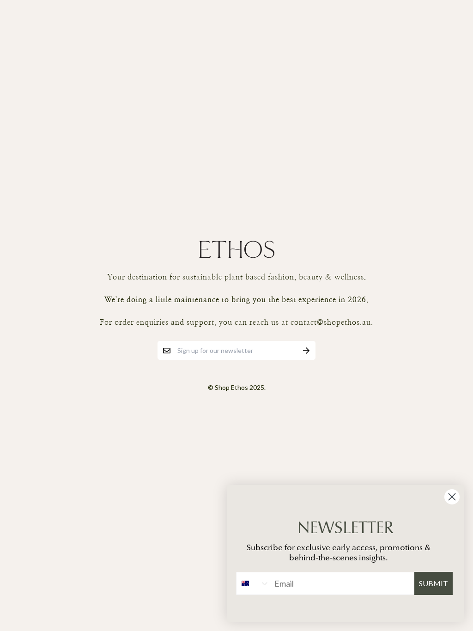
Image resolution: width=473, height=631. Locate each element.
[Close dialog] (452, 497)
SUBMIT (433, 583)
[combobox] (253, 583)
